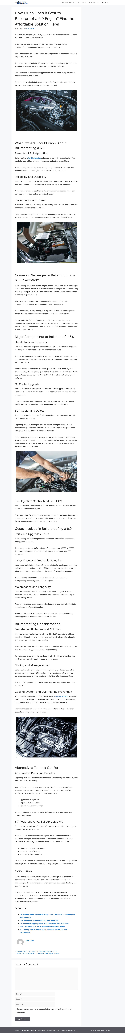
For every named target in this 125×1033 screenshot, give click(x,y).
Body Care (80, 2)
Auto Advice (93, 2)
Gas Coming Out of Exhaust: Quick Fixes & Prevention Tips (37, 951)
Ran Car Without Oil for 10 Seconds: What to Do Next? (42, 927)
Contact (107, 1030)
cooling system (61, 696)
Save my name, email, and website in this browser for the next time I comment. (44, 1010)
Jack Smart (30, 940)
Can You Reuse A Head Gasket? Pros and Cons (39, 920)
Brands (104, 2)
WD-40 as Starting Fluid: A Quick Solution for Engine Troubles (38, 953)
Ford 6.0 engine (34, 158)
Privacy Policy (99, 1030)
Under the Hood (67, 2)
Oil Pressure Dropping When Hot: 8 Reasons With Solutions (44, 924)
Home (92, 1030)
